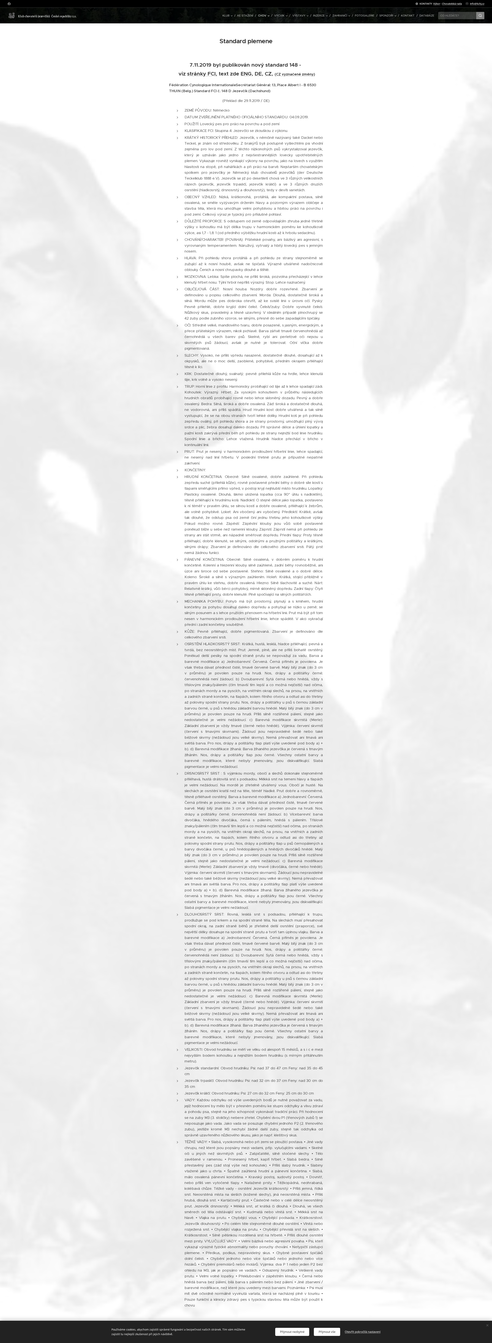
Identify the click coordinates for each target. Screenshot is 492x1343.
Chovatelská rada (452, 3)
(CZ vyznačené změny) (295, 74)
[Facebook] (9, 4)
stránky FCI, (202, 73)
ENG (246, 73)
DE (258, 73)
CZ (268, 73)
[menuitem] (228, 15)
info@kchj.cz (477, 3)
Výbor (436, 3)
